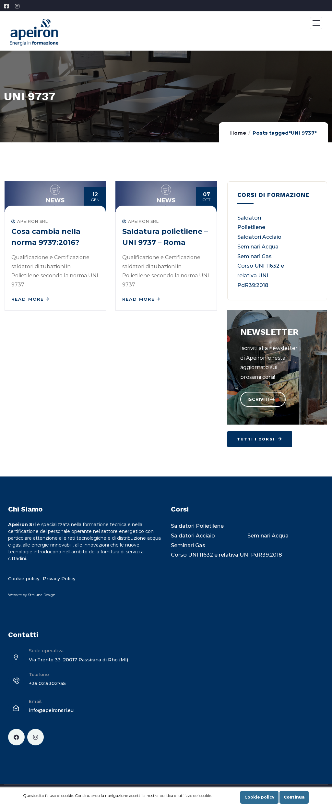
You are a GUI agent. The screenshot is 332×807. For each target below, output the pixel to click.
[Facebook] (16, 737)
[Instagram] (35, 737)
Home (238, 133)
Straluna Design (41, 595)
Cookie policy (259, 797)
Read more (27, 299)
